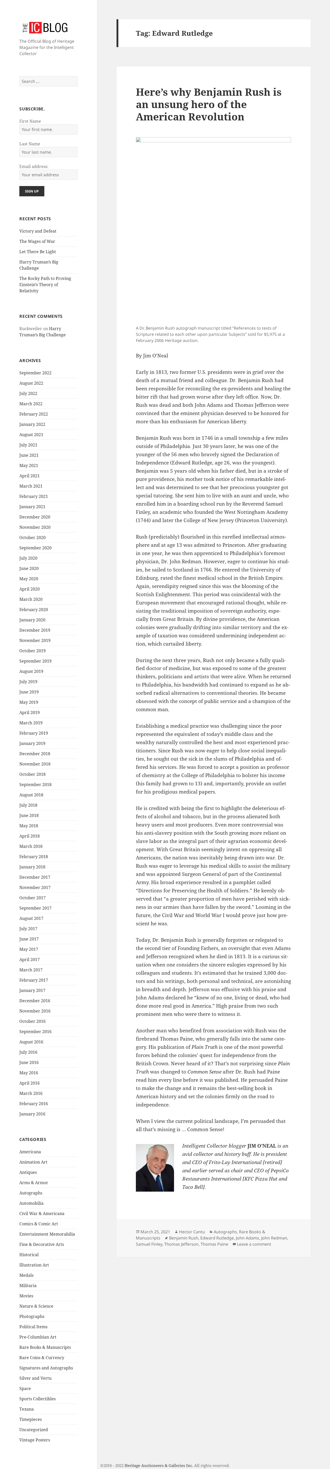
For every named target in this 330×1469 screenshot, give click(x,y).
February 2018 (33, 856)
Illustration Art (34, 1265)
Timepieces (30, 1419)
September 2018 (35, 784)
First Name (30, 121)
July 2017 (28, 928)
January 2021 (32, 506)
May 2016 (28, 1073)
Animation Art (33, 1162)
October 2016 (32, 1021)
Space (25, 1388)
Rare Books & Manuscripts (45, 1347)
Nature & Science (36, 1306)
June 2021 (29, 455)
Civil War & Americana (41, 1213)
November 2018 (35, 764)
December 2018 (34, 754)
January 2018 (32, 867)
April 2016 (29, 1083)
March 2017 (31, 970)
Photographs (31, 1316)
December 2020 (34, 517)
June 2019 (29, 692)
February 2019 (33, 733)
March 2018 (31, 846)
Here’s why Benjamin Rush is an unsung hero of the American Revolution (209, 104)
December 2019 (34, 630)
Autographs (30, 1193)
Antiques (28, 1172)
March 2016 (31, 1093)
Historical (29, 1254)
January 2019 (32, 743)
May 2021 (28, 465)
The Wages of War (37, 241)
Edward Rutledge (217, 1238)
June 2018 (29, 815)
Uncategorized (33, 1429)
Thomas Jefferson (181, 1244)
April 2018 (29, 836)
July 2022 (28, 393)
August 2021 (31, 434)
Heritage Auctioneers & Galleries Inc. (159, 1465)
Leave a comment (254, 1244)
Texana (26, 1409)
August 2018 (31, 795)
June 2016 (29, 1062)
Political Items (33, 1327)
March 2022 (31, 404)
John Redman (274, 1238)
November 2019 (35, 640)
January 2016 (32, 1114)
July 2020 (28, 558)
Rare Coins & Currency (41, 1357)
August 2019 (31, 671)
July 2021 (28, 445)
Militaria (28, 1285)
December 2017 (34, 877)
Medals (26, 1275)
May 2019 (28, 702)
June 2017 (29, 939)
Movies (26, 1296)
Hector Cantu (192, 1232)
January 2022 (32, 424)
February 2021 (33, 496)
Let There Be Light (37, 251)
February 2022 (33, 414)
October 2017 (32, 898)
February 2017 (33, 980)
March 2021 (31, 486)
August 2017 (31, 918)
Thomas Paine (214, 1244)
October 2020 (32, 537)
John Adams (247, 1238)
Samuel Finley (149, 1244)
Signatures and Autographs (46, 1368)
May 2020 (28, 579)
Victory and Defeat (37, 231)
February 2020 (33, 609)
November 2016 (35, 1011)
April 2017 (29, 959)
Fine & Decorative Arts (41, 1244)
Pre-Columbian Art (37, 1337)
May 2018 (28, 826)
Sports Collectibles (37, 1399)
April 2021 (29, 476)
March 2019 (31, 723)
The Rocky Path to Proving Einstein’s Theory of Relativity (45, 285)
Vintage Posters (34, 1440)
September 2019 (35, 661)
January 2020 (32, 620)
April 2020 (29, 589)
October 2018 (32, 774)
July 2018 (28, 805)
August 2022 (31, 383)
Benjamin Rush (183, 1238)
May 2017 (28, 949)
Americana (30, 1152)
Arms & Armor (33, 1182)
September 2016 (35, 1031)
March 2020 (31, 599)
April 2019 (29, 712)
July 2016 (28, 1052)
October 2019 (32, 651)
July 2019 (28, 681)
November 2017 (35, 887)
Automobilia (31, 1203)
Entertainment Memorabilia (47, 1234)
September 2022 (35, 373)
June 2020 (29, 568)
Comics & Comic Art (38, 1224)
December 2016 (34, 1001)
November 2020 (35, 527)
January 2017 (32, 990)
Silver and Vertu (35, 1378)
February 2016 (33, 1103)
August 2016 (31, 1042)
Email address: (33, 166)
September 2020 (35, 548)
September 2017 (35, 908)
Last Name (29, 144)
